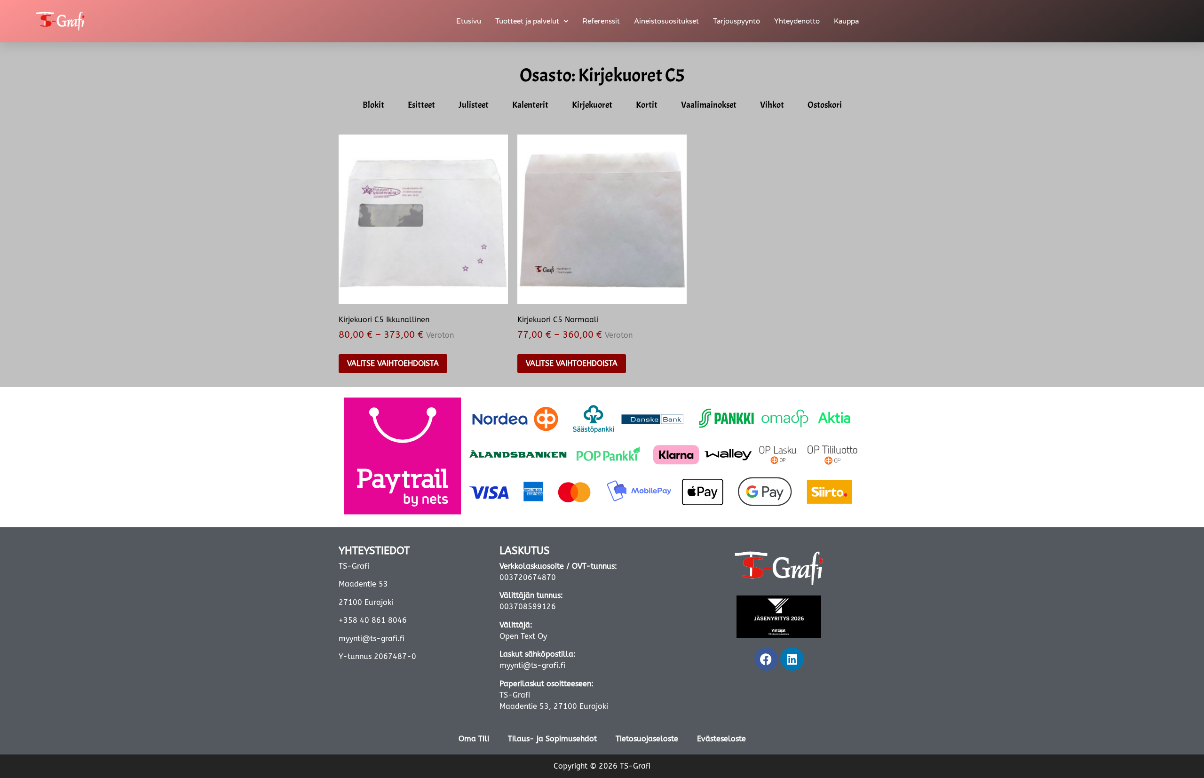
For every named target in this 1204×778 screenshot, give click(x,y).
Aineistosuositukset (666, 21)
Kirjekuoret (592, 105)
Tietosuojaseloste (647, 738)
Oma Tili (474, 738)
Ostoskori (825, 105)
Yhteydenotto (797, 21)
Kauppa (846, 21)
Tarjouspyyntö (736, 21)
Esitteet (421, 105)
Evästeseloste (721, 738)
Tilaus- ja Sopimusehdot (552, 738)
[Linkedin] (792, 659)
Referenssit (601, 21)
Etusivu (468, 21)
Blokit (373, 105)
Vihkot (772, 105)
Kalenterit (530, 105)
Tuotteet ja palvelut (527, 21)
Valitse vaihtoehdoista (393, 363)
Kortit (646, 105)
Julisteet (474, 105)
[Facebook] (766, 659)
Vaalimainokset (709, 105)
